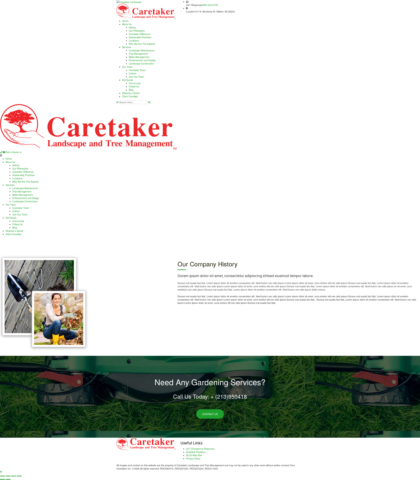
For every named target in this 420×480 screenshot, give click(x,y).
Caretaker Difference (139, 34)
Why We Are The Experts (142, 43)
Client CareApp (130, 96)
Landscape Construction (141, 63)
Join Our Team (136, 76)
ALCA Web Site (194, 455)
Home (125, 20)
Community (135, 83)
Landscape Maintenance (141, 50)
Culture (132, 73)
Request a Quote (131, 93)
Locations (134, 40)
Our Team (127, 66)
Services (126, 47)
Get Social (127, 80)
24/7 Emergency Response (200, 448)
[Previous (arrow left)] (2, 479)
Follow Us (134, 86)
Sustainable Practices (140, 37)
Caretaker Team (137, 70)
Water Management (139, 57)
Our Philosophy (137, 30)
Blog (131, 89)
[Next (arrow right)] (8, 479)
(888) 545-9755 (210, 5)
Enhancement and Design (142, 60)
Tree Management (138, 53)
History (132, 27)
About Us (127, 24)
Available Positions (195, 452)
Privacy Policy (193, 458)
